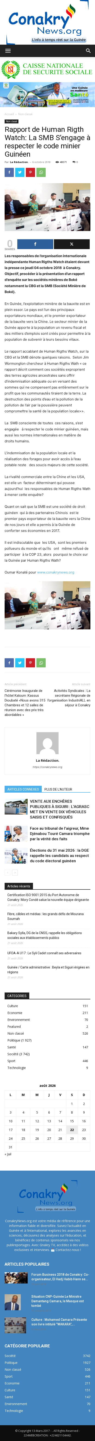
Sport (11, 1061)
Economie (14, 1013)
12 (37, 1121)
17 (10, 1130)
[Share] (35, 244)
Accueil (9, 114)
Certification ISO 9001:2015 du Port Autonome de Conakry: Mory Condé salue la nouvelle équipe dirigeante (48, 897)
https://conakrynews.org (47, 767)
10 (10, 1121)
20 (49, 1130)
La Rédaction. (19, 162)
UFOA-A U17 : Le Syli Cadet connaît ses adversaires (44, 953)
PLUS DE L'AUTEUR (58, 789)
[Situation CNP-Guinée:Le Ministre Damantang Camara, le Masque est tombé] (13, 1302)
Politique (13, 1040)
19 (37, 1130)
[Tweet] (72, 244)
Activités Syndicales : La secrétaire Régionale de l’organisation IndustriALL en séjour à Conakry (69, 698)
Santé (11, 1047)
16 (84, 1121)
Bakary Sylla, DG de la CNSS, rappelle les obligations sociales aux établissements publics (44, 935)
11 (23, 1121)
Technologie (16, 1068)
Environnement (18, 1019)
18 (23, 1130)
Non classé (25, 114)
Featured (14, 1026)
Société (12, 1054)
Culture (12, 1006)
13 (49, 1121)
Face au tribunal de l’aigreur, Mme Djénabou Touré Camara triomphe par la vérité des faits (60, 833)
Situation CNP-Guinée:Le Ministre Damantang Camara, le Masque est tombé (57, 1301)
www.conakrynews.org (55, 572)
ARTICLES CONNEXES (23, 789)
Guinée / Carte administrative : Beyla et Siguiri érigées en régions (48, 969)
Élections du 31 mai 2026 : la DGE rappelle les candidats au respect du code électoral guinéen (60, 855)
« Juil (8, 1154)
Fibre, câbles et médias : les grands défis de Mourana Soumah (45, 916)
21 (60, 1130)
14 (60, 1121)
